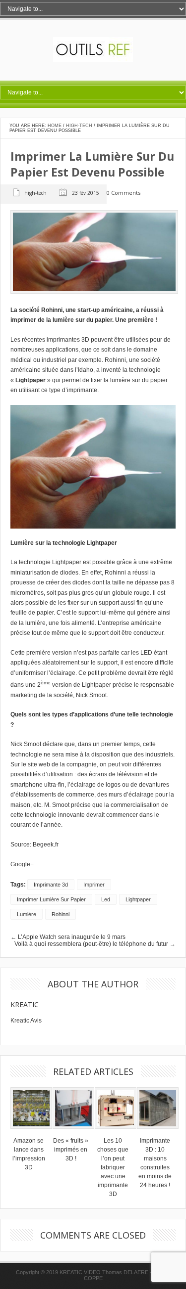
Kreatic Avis (26, 1020)
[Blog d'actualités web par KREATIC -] (93, 59)
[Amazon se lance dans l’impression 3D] (31, 1131)
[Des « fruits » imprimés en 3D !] (73, 1131)
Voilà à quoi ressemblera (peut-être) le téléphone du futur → (95, 943)
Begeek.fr (46, 844)
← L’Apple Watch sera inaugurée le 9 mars (67, 936)
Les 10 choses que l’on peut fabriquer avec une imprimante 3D (112, 1167)
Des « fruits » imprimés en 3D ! (70, 1149)
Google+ (22, 864)
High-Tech (79, 125)
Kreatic (24, 1004)
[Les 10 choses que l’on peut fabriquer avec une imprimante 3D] (115, 1131)
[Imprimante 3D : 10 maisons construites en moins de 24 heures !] (158, 1131)
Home (55, 125)
